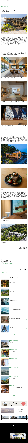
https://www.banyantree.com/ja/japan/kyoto (7, 263)
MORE (14, 334)
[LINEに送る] (24, 269)
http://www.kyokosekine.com (5, 256)
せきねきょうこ (3, 272)
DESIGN (14, 432)
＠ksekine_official (6, 257)
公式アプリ (14, 431)
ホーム (14, 425)
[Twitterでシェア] (25, 269)
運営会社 (14, 428)
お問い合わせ (14, 429)
